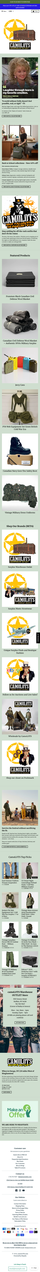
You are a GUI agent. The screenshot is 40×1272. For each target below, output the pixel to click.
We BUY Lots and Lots (20, 1217)
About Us (20, 1157)
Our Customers (20, 1163)
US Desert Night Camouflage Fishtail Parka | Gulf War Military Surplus (29, 884)
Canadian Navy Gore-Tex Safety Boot (20, 471)
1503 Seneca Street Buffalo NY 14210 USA (20, 1187)
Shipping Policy (20, 1206)
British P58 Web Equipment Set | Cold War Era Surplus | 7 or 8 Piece (10, 913)
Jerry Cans (20, 385)
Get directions (20, 1022)
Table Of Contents (20, 1168)
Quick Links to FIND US (20, 1155)
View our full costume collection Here (14, 245)
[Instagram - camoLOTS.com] (20, 1190)
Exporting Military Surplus (20, 1214)
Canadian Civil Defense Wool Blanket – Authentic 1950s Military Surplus (20, 342)
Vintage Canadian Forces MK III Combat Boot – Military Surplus (10, 943)
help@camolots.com (25, 1177)
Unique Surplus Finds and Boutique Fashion (20, 651)
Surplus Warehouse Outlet (20, 567)
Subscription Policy (20, 1221)
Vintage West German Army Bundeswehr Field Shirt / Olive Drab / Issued (29, 913)
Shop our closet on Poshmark (20, 778)
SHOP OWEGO (6, 1092)
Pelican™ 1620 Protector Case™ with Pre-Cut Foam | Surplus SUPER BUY (29, 972)
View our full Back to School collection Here (16, 186)
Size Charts (20, 1161)
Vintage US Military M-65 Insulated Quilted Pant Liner (9, 971)
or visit (20, 1183)
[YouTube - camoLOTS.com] (23, 1190)
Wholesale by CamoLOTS (20, 736)
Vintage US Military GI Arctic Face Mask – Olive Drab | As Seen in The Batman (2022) (29, 943)
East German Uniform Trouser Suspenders (10, 882)
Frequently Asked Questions (20, 1159)
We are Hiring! (20, 1165)
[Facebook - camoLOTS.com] (16, 1190)
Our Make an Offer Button (20, 1219)
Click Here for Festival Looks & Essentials (15, 846)
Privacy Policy (20, 1210)
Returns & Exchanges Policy (20, 1208)
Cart (36, 11)
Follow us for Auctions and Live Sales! (20, 695)
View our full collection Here (11, 116)
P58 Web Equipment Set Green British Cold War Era (20, 428)
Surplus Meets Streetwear (20, 609)
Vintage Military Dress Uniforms (20, 512)
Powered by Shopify (20, 1256)
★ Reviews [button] (38, 638)
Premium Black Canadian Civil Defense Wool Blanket (20, 297)
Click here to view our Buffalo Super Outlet (20, 1180)
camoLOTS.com (23, 1254)
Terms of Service (20, 1212)
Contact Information (20, 1204)
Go (29, 1269)
